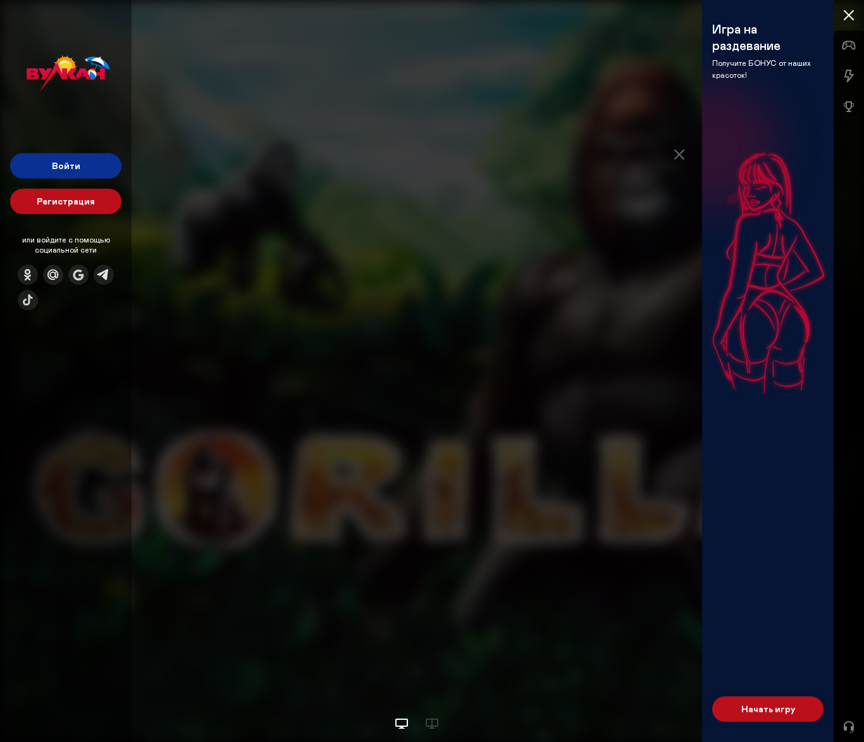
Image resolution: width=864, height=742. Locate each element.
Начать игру (768, 709)
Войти (66, 166)
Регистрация (66, 201)
